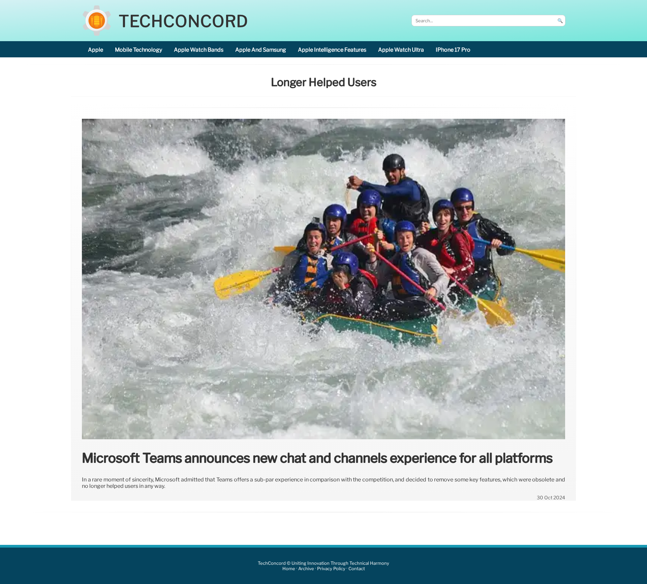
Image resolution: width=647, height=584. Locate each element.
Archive (306, 568)
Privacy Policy (331, 568)
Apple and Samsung (260, 50)
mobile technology (138, 50)
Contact (356, 568)
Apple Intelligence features (332, 50)
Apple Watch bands (198, 50)
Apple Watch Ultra (401, 50)
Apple (95, 50)
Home (288, 568)
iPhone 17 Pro (453, 50)
